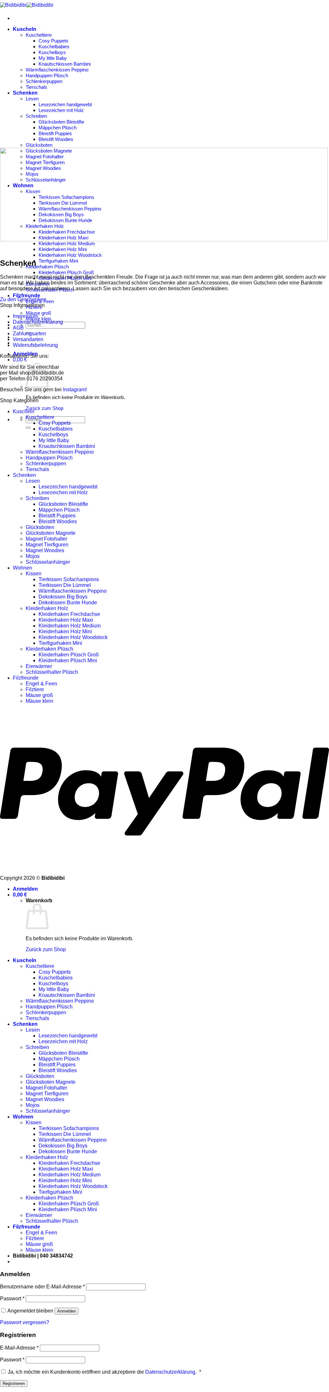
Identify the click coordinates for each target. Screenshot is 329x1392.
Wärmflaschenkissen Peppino (57, 69)
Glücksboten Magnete (51, 533)
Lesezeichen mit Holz (61, 110)
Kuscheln (24, 29)
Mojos (33, 556)
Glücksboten (39, 145)
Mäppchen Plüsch (57, 127)
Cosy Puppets (53, 40)
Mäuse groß (38, 313)
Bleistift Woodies (56, 139)
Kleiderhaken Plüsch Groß (66, 272)
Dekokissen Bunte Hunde (68, 602)
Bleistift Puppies (55, 133)
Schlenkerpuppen (44, 81)
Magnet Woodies (45, 550)
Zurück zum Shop (44, 408)
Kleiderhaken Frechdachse (69, 614)
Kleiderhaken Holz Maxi (66, 620)
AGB (18, 327)
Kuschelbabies (54, 46)
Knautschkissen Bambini (65, 64)
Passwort (12, 1298)
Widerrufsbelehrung (35, 345)
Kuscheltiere (39, 35)
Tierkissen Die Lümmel (65, 585)
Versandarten (28, 339)
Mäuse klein (38, 318)
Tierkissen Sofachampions (69, 579)
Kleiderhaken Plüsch (47, 266)
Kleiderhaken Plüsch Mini (68, 660)
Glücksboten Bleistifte (61, 122)
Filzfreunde (26, 295)
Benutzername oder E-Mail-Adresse (42, 1286)
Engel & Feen (41, 683)
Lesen (32, 98)
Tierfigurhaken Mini (58, 261)
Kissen (33, 573)
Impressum (25, 316)
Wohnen (22, 568)
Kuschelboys (52, 52)
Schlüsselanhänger (48, 562)
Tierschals (36, 87)
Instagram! (75, 389)
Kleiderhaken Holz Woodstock (70, 255)
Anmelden (66, 1311)
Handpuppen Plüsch (47, 75)
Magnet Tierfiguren (47, 544)
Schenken (25, 93)
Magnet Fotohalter (46, 539)
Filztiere (35, 689)
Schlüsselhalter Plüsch (52, 672)
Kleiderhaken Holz (47, 608)
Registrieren (14, 1383)
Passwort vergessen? (24, 1322)
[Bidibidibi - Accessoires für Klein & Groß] (26, 5)
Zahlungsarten (29, 333)
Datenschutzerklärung (38, 322)
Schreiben (36, 116)
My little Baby (53, 58)
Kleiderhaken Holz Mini (63, 249)
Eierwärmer (39, 666)
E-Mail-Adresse (19, 1347)
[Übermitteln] (28, 428)
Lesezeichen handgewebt (65, 104)
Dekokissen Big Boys (63, 596)
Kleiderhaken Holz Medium (67, 243)
